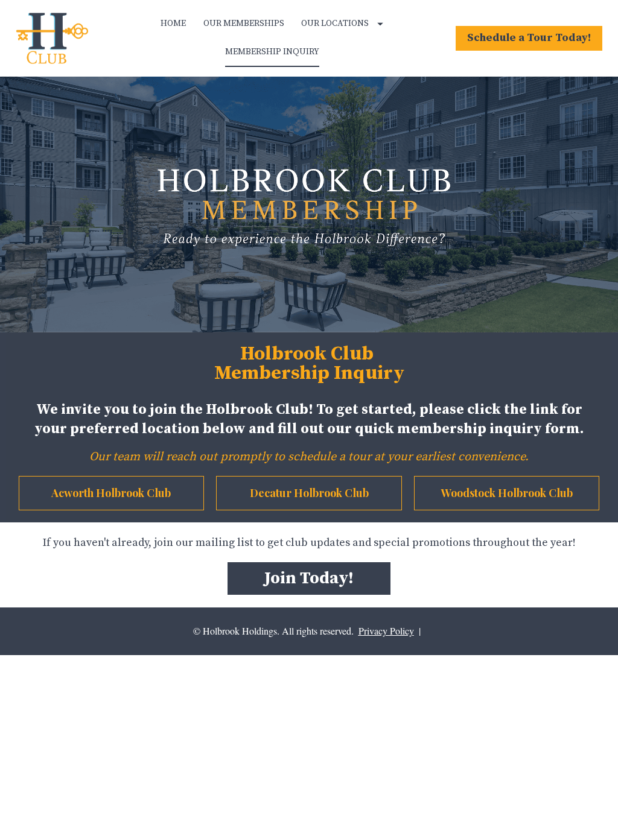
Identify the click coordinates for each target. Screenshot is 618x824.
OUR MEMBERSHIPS (243, 23)
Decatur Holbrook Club (309, 493)
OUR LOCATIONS (335, 23)
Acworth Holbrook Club (111, 493)
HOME (173, 23)
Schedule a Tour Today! (529, 38)
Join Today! (309, 578)
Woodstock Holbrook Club (507, 493)
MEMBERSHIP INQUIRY (272, 51)
